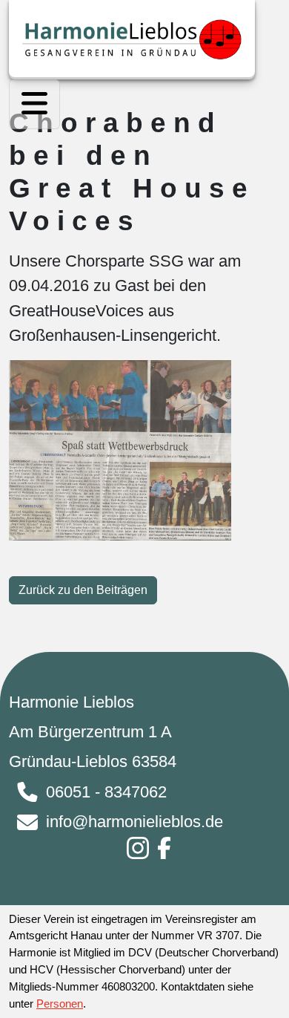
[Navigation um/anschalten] (34, 104)
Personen (59, 1003)
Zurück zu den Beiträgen (83, 590)
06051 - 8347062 (106, 792)
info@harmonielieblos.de (134, 821)
